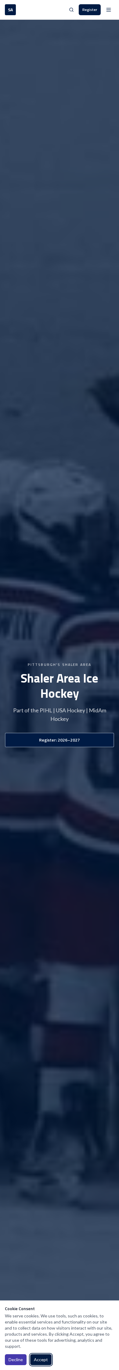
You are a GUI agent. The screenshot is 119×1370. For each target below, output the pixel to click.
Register (89, 9)
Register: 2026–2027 (59, 740)
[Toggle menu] (108, 9)
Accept (41, 1359)
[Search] (71, 10)
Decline (16, 1359)
